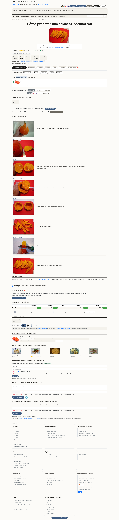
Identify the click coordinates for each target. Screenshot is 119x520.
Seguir (52, 72)
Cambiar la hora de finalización (56, 111)
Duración (41, 67)
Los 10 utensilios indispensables (54, 456)
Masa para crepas (50, 507)
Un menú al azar (83, 431)
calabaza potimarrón (26, 81)
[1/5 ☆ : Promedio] (23, 53)
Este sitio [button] (47, 16)
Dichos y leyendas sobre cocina (54, 437)
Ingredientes (32, 67)
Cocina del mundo (50, 433)
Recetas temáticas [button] (25, 16)
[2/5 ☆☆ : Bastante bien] (24, 53)
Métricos (30, 93)
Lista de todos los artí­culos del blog (22, 504)
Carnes (16, 433)
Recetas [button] (17, 16)
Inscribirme (49, 482)
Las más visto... (18, 502)
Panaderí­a (48, 429)
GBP (36, 325)
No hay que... (82, 459)
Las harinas (17, 480)
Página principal (16, 19)
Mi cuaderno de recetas (52, 478)
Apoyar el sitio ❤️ (63, 16)
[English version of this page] (68, 6)
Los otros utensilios (51, 459)
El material (48, 454)
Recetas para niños (51, 431)
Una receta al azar (83, 429)
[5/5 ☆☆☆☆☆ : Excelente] (29, 53)
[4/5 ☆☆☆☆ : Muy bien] (27, 53)
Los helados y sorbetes (20, 476)
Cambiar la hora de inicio (50, 108)
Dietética (48, 67)
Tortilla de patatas (50, 504)
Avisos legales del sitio (84, 489)
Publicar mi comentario (18, 397)
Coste (55, 67)
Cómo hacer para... (42, 19)
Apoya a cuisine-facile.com (19, 297)
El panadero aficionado (19, 482)
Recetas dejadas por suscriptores (87, 435)
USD (31, 325)
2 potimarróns (39, 90)
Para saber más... (17, 12)
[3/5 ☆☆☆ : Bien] (26, 53)
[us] (33, 93)
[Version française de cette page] (65, 6)
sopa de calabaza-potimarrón (45, 279)
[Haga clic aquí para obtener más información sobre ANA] (53, 312)
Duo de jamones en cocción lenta (46, 340)
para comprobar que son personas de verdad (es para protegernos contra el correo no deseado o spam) (44, 373)
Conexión (103, 6)
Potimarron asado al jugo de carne (29, 340)
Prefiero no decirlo (25, 371)
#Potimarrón (41, 61)
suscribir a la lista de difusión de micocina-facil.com (29, 418)
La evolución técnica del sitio (86, 482)
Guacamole (49, 500)
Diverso (16, 437)
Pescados (16, 431)
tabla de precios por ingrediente (64, 328)
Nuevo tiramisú (50, 509)
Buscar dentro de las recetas (86, 433)
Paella (47, 502)
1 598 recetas (16, 4)
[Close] (106, 10)
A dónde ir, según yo (19, 467)
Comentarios (63, 67)
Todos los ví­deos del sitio (20, 509)
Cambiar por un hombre (90, 312)
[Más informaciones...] (48, 93)
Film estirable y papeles (20, 484)
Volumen (45, 93)
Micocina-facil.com (24, 1)
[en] (36, 93)
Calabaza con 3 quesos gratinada (81, 338)
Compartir (97, 6)
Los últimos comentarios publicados (23, 500)
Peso (40, 93)
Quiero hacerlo (27, 72)
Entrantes (16, 429)
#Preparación (29, 61)
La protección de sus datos (85, 487)
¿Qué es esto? (49, 476)
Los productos (17, 461)
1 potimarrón (31, 90)
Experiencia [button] (34, 16)
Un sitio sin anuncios (84, 480)
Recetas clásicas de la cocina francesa (55, 435)
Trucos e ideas (32, 19)
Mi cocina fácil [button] (54, 16)
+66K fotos (40, 4)
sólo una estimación (42, 328)
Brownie (48, 511)
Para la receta (16, 309)
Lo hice (36, 72)
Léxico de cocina (18, 459)
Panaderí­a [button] (40, 16)
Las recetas (24, 19)
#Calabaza (35, 61)
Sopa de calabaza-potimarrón (56, 47)
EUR (25, 325)
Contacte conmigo (81, 6)
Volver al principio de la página (59, 517)
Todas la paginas (18, 507)
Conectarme (49, 484)
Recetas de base (18, 442)
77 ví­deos (46, 4)
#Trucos (23, 61)
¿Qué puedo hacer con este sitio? (87, 478)
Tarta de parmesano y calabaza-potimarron (61, 338)
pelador (42, 245)
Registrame (15, 376)
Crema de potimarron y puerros (41, 338)
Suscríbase (90, 6)
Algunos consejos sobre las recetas (23, 456)
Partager (59, 72)
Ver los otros (59, 340)
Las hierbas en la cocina (20, 478)
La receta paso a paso (20, 67)
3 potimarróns (47, 90)
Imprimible (44, 72)
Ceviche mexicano (50, 513)
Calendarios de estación (20, 465)
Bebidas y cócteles (18, 439)
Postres (16, 435)
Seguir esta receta (17, 413)
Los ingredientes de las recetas (22, 463)
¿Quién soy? (73, 6)
